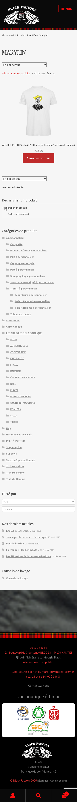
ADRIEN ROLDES (19, 345)
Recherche (38, 795)
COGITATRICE (18, 352)
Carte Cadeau (14, 326)
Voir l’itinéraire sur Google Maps (40, 657)
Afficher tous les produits (16, 73)
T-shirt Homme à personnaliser (33, 307)
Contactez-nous (38, 685)
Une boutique (30, 697)
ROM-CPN (15, 409)
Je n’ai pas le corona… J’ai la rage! (26, 537)
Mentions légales (38, 766)
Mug (8, 428)
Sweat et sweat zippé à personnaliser (32, 282)
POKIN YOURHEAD (20, 396)
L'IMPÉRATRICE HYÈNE (22, 377)
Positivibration (15, 543)
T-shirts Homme (15, 479)
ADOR (13, 339)
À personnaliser (15, 238)
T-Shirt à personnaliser (23, 288)
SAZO (13, 415)
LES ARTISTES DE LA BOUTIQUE (24, 333)
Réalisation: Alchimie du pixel (52, 780)
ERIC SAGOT (17, 358)
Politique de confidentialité (38, 771)
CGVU (38, 762)
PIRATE (14, 390)
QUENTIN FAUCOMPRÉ (22, 402)
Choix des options (38, 158)
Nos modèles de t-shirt (19, 434)
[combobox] (38, 501)
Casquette (16, 244)
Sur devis (11, 453)
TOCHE (14, 422)
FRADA (14, 364)
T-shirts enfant (15, 466)
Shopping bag (14, 447)
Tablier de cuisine (20, 314)
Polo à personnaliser (22, 269)
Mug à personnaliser (22, 257)
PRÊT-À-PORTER (15, 441)
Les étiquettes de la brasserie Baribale (28, 556)
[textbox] (38, 502)
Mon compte (13, 795)
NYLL (13, 384)
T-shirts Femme (15, 472)
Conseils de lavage (17, 578)
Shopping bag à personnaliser (27, 276)
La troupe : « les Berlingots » (22, 550)
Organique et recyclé (22, 263)
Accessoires (13, 320)
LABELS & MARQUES (17, 530)
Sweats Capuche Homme (20, 460)
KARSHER (15, 371)
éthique (53, 697)
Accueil (10, 35)
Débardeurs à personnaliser (31, 295)
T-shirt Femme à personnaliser (32, 301)
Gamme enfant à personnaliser (28, 250)
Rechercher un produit (14, 207)
